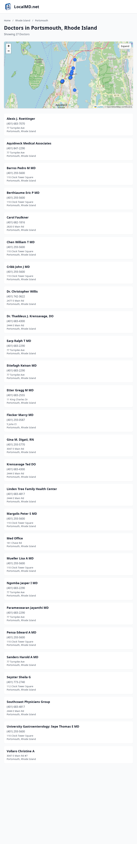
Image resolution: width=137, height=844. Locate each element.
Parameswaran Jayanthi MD (28, 608)
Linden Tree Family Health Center (32, 489)
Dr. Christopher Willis (22, 291)
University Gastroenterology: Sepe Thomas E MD (43, 726)
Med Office (15, 538)
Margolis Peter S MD (22, 514)
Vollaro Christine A (20, 751)
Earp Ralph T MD (19, 341)
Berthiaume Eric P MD (23, 193)
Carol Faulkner (18, 217)
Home (7, 20)
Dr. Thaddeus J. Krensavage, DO (30, 316)
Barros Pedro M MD (21, 168)
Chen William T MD (21, 242)
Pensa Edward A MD (21, 632)
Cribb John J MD (18, 267)
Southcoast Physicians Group (28, 702)
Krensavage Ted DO (21, 464)
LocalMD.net (26, 6)
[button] (72, 71)
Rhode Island (22, 20)
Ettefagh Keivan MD (22, 365)
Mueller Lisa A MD (20, 558)
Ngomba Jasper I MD (22, 583)
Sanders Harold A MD (22, 657)
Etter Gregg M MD (20, 390)
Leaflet (99, 106)
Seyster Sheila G (19, 677)
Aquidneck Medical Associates (29, 143)
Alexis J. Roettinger (21, 119)
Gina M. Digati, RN (20, 440)
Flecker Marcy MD (20, 415)
